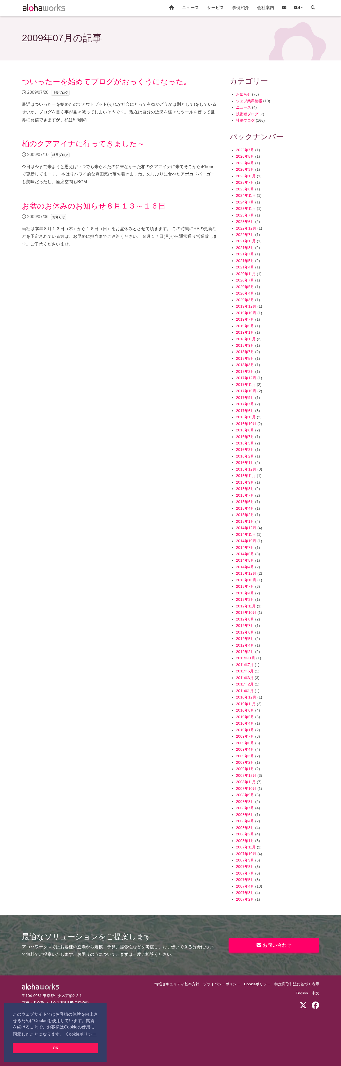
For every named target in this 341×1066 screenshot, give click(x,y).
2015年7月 (245, 495)
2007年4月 (245, 886)
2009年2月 (245, 763)
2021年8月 (245, 248)
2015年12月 (246, 469)
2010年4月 (245, 723)
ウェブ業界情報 (249, 101)
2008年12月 (246, 776)
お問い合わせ (276, 945)
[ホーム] (171, 8)
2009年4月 (245, 749)
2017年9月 (245, 398)
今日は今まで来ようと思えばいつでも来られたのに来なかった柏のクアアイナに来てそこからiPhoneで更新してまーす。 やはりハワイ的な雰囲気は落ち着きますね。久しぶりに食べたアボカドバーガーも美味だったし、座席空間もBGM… (118, 162)
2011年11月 (245, 658)
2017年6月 (245, 411)
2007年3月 (245, 893)
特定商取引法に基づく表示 (296, 984)
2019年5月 (245, 326)
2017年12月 (246, 378)
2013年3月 (245, 600)
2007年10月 (246, 854)
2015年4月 (245, 508)
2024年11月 (246, 196)
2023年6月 (245, 222)
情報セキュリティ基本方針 (177, 984)
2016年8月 (245, 430)
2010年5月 (245, 717)
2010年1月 (245, 730)
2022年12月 (246, 228)
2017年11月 (246, 385)
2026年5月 (245, 156)
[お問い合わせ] (284, 8)
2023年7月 (245, 215)
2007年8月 (245, 867)
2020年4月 (245, 293)
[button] (298, 8)
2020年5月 (245, 287)
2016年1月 (245, 463)
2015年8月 (245, 489)
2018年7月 (245, 352)
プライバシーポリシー (221, 984)
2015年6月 (245, 502)
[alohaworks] (44, 8)
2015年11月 (246, 476)
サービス (215, 7)
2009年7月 (245, 736)
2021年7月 (245, 254)
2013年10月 (246, 580)
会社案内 (265, 7)
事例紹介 (240, 7)
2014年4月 (245, 567)
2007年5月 (245, 880)
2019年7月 (245, 319)
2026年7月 (245, 150)
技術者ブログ (247, 114)
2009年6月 (245, 743)
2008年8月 (245, 802)
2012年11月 (246, 606)
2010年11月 (246, 704)
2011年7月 (245, 665)
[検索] (313, 8)
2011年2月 (245, 684)
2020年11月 (246, 274)
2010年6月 (245, 710)
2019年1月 (245, 332)
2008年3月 (245, 828)
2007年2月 (245, 899)
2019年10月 (246, 313)
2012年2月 (245, 652)
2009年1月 (245, 769)
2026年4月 (245, 163)
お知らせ (243, 94)
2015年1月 (245, 522)
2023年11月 (246, 209)
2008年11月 (246, 782)
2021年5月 (245, 261)
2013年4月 (245, 593)
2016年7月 (245, 437)
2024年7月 (245, 202)
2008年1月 (245, 841)
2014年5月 (245, 560)
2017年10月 (246, 391)
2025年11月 (246, 176)
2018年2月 (245, 372)
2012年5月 (245, 639)
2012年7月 (245, 626)
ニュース (190, 7)
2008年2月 (245, 834)
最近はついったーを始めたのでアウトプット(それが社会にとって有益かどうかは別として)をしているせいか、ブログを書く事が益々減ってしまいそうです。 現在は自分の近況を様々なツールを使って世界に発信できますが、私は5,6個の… (119, 99)
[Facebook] (315, 1005)
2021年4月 (245, 267)
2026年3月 (245, 169)
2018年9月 (245, 346)
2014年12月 (246, 528)
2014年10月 (246, 541)
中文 (315, 993)
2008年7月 (245, 808)
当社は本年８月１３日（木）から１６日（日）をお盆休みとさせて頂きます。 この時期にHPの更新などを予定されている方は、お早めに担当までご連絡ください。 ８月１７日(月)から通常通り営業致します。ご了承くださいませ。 (119, 224)
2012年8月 (245, 619)
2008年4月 (245, 821)
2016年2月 (245, 456)
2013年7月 (245, 587)
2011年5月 (245, 671)
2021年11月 (246, 241)
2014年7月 (245, 548)
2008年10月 (246, 789)
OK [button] (55, 1048)
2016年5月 (245, 443)
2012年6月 (245, 632)
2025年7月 (245, 183)
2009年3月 (245, 756)
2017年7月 (245, 404)
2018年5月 (245, 359)
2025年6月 (245, 189)
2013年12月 (246, 573)
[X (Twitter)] (303, 1005)
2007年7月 (245, 873)
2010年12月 (246, 697)
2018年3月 (245, 365)
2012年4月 (245, 645)
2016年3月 (245, 450)
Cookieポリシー (257, 984)
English (302, 993)
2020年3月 (245, 300)
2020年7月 (245, 280)
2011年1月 (245, 691)
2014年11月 (246, 535)
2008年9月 (245, 795)
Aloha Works (40, 987)
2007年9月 (245, 860)
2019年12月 (246, 306)
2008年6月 (245, 815)
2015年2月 (245, 515)
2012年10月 (246, 613)
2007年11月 (246, 847)
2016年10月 (246, 424)
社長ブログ (245, 120)
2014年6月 (245, 554)
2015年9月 (245, 482)
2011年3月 (245, 678)
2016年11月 (246, 417)
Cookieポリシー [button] (81, 1034)
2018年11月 (246, 339)
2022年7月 (245, 235)
